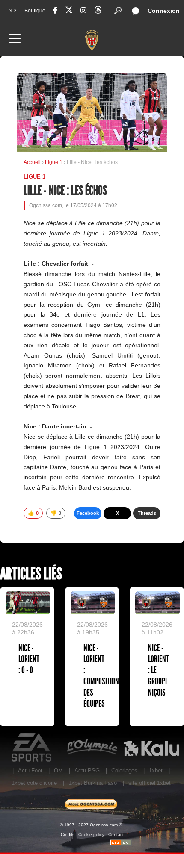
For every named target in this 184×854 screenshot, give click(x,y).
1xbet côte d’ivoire (34, 783)
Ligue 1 (54, 162)
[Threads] (98, 11)
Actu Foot (30, 770)
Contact (116, 834)
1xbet (156, 770)
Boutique (34, 11)
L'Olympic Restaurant (92, 748)
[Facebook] (55, 10)
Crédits (67, 834)
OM (58, 770)
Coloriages (124, 770)
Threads (147, 513)
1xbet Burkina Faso (92, 783)
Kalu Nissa (151, 748)
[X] (69, 11)
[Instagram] (83, 10)
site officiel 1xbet (149, 783)
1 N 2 (10, 11)
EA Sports (32, 748)
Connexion (164, 10)
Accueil (32, 162)
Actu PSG (87, 770)
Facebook (88, 513)
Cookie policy (91, 834)
